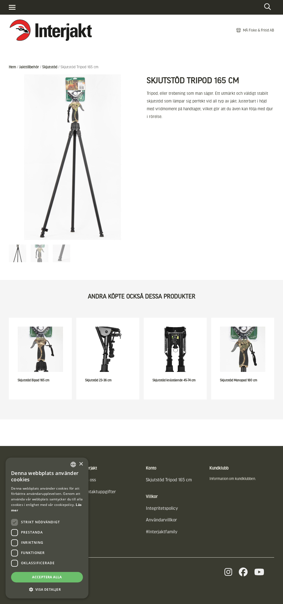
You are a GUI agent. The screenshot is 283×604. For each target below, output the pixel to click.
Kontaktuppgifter (99, 491)
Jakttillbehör (29, 67)
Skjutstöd (49, 67)
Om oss (89, 479)
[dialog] (47, 528)
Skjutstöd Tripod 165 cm (169, 479)
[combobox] (73, 464)
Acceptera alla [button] (47, 577)
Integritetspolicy (162, 508)
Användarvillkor (161, 519)
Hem (12, 67)
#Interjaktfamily (161, 531)
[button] (47, 589)
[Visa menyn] (12, 7)
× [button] (81, 464)
